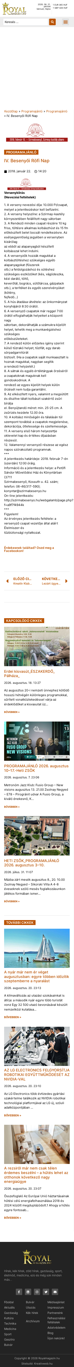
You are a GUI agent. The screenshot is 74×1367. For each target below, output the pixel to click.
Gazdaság (11, 1312)
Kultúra (9, 1318)
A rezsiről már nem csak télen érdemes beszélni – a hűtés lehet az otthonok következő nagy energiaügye (36, 1175)
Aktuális (9, 1307)
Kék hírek (32, 1312)
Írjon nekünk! (56, 1338)
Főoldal (9, 1302)
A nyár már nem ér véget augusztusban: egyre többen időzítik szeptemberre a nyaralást (36, 976)
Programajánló (32, 111)
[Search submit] (52, 22)
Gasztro (9, 1339)
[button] (65, 21)
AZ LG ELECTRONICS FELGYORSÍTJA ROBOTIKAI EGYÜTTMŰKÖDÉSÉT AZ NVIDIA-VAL (37, 1074)
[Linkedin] (28, 1292)
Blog (50, 1333)
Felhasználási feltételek (56, 1320)
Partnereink (55, 1312)
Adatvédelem (56, 1327)
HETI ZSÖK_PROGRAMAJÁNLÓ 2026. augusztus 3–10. (31, 863)
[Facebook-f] (19, 1292)
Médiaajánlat (56, 1302)
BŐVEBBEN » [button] (12, 712)
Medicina (10, 1328)
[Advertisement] (37, 70)
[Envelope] (55, 1292)
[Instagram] (37, 1292)
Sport (8, 1334)
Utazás (30, 1307)
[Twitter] (46, 1292)
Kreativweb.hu (43, 1363)
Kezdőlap (11, 111)
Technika (10, 1323)
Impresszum (55, 1307)
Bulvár (8, 1344)
